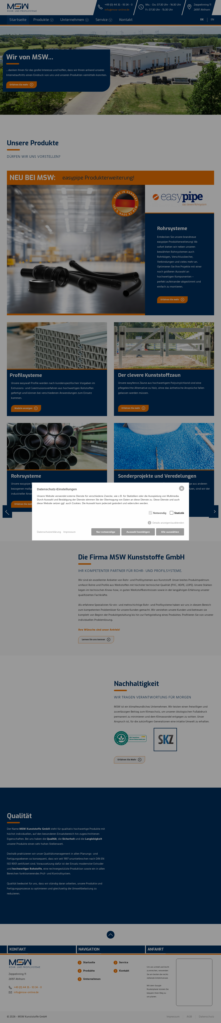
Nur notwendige (105, 531)
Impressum (69, 531)
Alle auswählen (170, 531)
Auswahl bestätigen (138, 531)
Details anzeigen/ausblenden (168, 522)
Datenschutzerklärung (49, 531)
